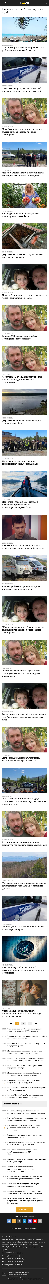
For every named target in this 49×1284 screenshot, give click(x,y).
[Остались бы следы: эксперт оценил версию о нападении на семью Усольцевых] (24, 358)
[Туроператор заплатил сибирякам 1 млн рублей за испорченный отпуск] (24, 29)
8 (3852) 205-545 (10, 1259)
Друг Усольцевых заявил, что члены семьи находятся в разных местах (21, 759)
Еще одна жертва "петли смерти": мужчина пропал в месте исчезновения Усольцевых (23, 970)
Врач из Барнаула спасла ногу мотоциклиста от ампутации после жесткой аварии (27, 1119)
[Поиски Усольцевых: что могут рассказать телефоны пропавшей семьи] (24, 277)
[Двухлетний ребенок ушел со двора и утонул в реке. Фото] (24, 402)
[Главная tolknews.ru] (24, 2)
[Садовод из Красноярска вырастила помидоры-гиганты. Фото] (24, 195)
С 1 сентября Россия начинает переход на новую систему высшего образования (24, 1177)
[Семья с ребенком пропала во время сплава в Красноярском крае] (24, 568)
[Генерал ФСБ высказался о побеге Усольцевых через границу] (24, 318)
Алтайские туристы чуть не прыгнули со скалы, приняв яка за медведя (24, 1185)
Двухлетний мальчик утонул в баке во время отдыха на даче (22, 255)
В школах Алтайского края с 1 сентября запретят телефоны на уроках (23, 1081)
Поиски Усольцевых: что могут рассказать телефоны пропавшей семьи (24, 296)
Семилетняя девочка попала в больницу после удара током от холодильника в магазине (26, 1192)
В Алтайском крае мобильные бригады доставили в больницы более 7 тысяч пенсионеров (23, 1127)
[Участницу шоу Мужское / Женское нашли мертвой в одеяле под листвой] (24, 70)
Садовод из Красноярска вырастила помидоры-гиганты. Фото (21, 215)
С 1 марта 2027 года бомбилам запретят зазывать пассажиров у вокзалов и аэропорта (26, 1112)
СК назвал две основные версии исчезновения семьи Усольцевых (19, 462)
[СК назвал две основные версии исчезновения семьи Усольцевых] (24, 443)
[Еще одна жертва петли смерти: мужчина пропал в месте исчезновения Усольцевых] (24, 949)
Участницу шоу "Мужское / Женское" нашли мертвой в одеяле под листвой (21, 89)
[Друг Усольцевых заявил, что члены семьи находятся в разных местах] (24, 739)
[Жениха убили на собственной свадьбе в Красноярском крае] (24, 908)
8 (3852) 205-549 (10, 1262)
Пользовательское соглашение (18, 1275)
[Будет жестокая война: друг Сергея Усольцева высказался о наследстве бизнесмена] (24, 652)
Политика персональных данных (18, 1273)
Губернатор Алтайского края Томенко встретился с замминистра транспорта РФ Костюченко (25, 1200)
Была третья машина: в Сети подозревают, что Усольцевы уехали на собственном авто (24, 717)
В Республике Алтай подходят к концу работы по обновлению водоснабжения (26, 1143)
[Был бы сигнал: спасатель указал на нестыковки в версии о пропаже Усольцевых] (24, 111)
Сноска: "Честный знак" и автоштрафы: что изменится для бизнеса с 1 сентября (25, 1096)
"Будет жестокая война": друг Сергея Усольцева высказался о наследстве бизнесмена (21, 673)
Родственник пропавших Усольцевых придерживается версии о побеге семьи (23, 547)
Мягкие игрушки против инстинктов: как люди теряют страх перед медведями (24, 1052)
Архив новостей (24, 1209)
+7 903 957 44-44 (10, 1253)
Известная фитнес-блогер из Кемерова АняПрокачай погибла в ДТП (23, 1151)
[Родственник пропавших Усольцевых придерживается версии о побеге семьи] (24, 527)
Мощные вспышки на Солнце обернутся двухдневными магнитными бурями (24, 1074)
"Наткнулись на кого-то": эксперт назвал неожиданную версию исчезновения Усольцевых (23, 630)
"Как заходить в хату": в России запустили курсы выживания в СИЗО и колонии (24, 1030)
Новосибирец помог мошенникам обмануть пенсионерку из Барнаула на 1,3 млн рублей (25, 1059)
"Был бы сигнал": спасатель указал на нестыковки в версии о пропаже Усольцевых (22, 132)
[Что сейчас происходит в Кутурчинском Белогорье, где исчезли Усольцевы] (24, 154)
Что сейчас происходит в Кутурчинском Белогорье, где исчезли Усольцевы (23, 174)
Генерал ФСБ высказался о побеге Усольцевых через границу (19, 337)
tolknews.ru (12, 1237)
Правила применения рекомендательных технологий (25, 1279)
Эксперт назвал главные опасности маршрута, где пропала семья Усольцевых (24, 843)
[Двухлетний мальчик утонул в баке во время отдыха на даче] (24, 236)
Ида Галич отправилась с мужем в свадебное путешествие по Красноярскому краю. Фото (20, 504)
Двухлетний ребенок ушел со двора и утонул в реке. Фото (21, 421)
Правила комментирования (17, 1277)
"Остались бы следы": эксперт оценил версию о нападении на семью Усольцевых (22, 379)
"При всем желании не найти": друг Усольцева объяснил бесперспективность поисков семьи (24, 801)
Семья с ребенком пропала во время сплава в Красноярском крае (21, 587)
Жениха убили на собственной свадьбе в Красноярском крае (23, 928)
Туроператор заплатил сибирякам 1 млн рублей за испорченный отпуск (23, 49)
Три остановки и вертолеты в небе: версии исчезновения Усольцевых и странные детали (24, 886)
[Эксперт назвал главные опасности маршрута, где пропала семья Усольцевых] (24, 824)
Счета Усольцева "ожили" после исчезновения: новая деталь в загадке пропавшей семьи (22, 1013)
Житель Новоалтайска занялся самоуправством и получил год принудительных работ (20, 1169)
